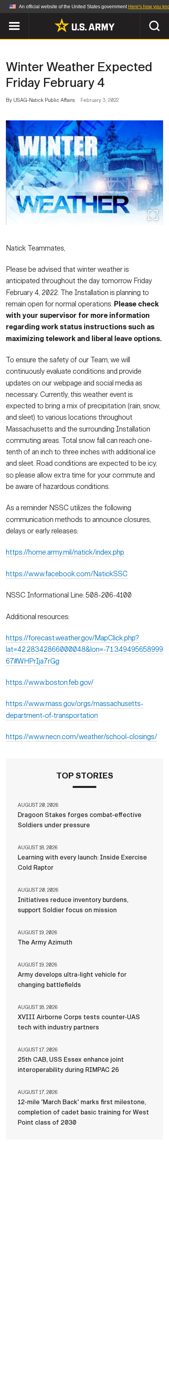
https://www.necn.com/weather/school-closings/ (81, 736)
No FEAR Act (126, 1341)
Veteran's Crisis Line (84, 1352)
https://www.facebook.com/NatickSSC (67, 574)
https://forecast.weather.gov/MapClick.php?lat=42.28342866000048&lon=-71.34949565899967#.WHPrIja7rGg (84, 650)
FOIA (89, 1341)
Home (16, 1331)
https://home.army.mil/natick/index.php (65, 552)
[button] (4, 16)
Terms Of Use (141, 1331)
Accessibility (47, 1341)
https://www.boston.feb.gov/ (50, 682)
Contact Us (54, 1331)
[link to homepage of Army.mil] (84, 25)
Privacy (97, 1331)
